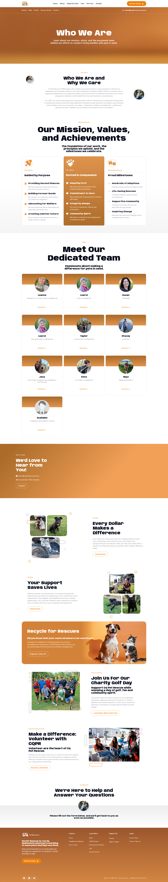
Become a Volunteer (39, 768)
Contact (21, 486)
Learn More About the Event (105, 713)
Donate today (135, 4)
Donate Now (100, 554)
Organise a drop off (38, 654)
